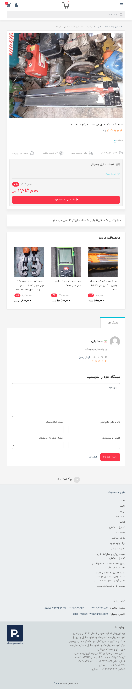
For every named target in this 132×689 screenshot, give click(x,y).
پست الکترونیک (54, 422)
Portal (56, 683)
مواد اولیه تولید (117, 543)
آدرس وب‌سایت (111, 438)
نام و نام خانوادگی (110, 422)
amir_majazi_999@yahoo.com (90, 614)
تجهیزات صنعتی (117, 527)
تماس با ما (120, 516)
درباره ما (121, 511)
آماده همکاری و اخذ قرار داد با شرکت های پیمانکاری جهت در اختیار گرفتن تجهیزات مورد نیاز (109, 576)
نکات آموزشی (118, 538)
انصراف (93, 457)
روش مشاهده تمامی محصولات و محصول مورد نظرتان (108, 565)
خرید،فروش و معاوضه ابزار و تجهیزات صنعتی (111, 556)
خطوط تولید (119, 532)
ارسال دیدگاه (110, 457)
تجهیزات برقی (118, 548)
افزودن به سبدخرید (64, 200)
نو (115, 140)
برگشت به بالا (62, 479)
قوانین (122, 522)
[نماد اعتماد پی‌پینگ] (15, 634)
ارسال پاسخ (84, 357)
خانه (123, 500)
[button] (11, 5)
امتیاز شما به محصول (51, 438)
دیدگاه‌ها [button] (112, 323)
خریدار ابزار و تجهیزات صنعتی (110, 586)
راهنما (122, 506)
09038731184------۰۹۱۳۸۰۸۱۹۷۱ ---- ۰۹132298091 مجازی (76, 608)
